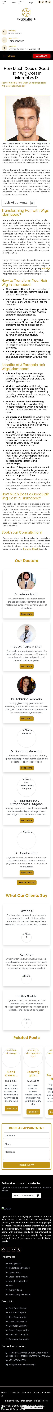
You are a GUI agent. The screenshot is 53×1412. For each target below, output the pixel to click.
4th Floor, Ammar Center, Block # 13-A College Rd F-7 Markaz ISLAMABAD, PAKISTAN (28, 1354)
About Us (14, 1392)
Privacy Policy (12, 1400)
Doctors (13, 3)
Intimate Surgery (17, 1312)
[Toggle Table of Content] (31, 203)
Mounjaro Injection (17, 1281)
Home (5, 82)
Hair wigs (46, 268)
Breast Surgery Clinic (19, 1330)
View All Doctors (27, 882)
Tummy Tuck (15, 1289)
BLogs (36, 1392)
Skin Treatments (17, 1317)
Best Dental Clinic (17, 1308)
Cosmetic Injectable (18, 1339)
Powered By (18, 1409)
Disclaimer (26, 1400)
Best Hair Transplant (18, 1334)
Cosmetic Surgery (17, 1325)
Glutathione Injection (19, 1267)
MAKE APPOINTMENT (25, 1195)
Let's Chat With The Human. (32, 1407)
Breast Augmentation (19, 1294)
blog (12, 82)
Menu (11, 56)
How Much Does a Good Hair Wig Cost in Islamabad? (24, 84)
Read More (26, 614)
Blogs (31, 3)
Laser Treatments (17, 1321)
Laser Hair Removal (18, 1276)
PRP (10, 1285)
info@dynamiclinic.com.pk (22, 1364)
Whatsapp (41, 56)
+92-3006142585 (17, 1360)
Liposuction (14, 1272)
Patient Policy (41, 1400)
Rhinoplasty (14, 1263)
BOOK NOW (26, 1165)
